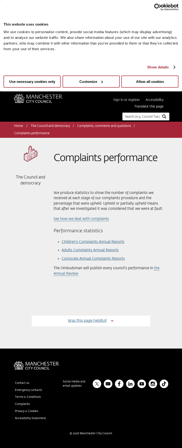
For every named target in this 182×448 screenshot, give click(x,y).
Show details (158, 67)
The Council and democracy (50, 126)
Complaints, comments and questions (104, 126)
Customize (88, 82)
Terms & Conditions (28, 397)
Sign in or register (126, 100)
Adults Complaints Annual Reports (90, 250)
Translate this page (149, 106)
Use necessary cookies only (32, 82)
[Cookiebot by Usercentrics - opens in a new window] (157, 7)
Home (19, 126)
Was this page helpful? (87, 321)
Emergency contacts (28, 390)
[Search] (163, 116)
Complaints (22, 404)
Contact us (22, 383)
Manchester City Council (44, 96)
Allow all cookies (150, 82)
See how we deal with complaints (81, 219)
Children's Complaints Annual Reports (93, 242)
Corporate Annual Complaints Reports (93, 258)
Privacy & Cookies (26, 411)
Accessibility (155, 100)
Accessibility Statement (30, 418)
